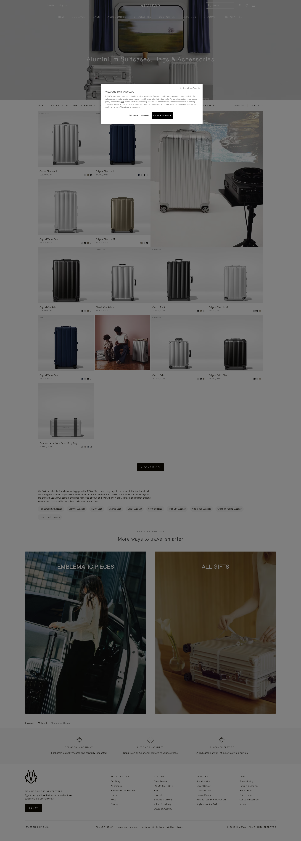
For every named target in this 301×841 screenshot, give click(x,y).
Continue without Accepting (190, 88)
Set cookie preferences (139, 115)
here (122, 101)
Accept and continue (162, 115)
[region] (152, 104)
